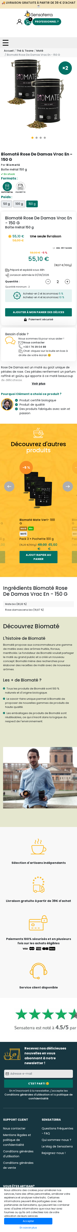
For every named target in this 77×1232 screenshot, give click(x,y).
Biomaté (13, 165)
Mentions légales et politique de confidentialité (17, 1140)
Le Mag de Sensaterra (57, 1146)
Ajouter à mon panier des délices (38, 312)
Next (68, 486)
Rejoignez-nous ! (54, 1153)
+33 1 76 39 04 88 (34, 347)
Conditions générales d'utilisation (27, 1094)
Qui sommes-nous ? (56, 1140)
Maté (39, 50)
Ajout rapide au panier (38, 557)
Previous (9, 486)
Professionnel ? (47, 21)
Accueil (9, 50)
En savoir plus (28, 1227)
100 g (19, 204)
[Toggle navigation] (5, 43)
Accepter (28, 1221)
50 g (6, 204)
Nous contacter (34, 342)
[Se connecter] (19, 21)
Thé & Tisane (24, 50)
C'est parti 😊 (38, 1083)
